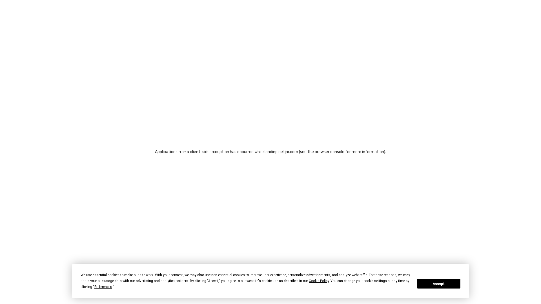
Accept (439, 284)
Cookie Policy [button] (319, 281)
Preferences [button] (103, 287)
